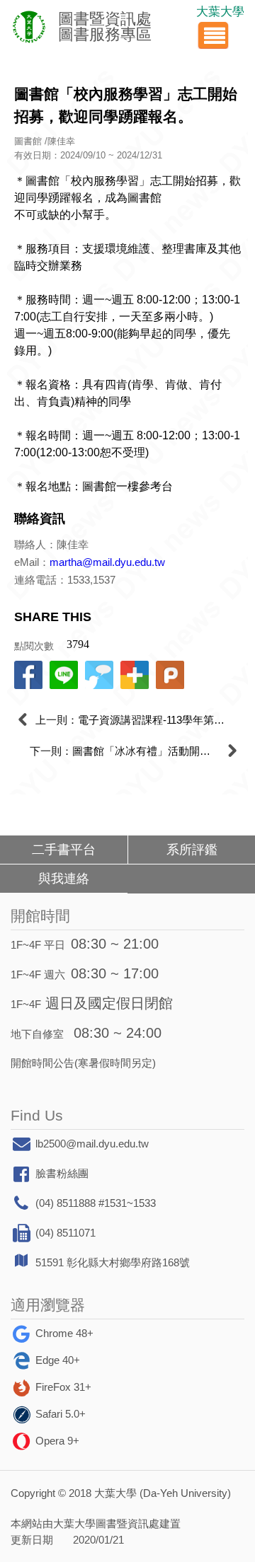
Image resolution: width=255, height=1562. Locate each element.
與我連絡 (63, 879)
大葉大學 (220, 11)
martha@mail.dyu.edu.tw (107, 562)
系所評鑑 (191, 850)
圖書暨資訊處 (127, 1523)
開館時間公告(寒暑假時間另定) (83, 1063)
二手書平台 (64, 850)
